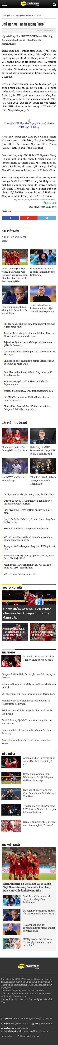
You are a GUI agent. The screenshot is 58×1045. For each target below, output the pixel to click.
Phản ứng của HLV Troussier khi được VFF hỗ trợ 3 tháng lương (43, 450)
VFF (39, 15)
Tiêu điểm (8, 754)
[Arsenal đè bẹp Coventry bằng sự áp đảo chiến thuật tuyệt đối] (11, 762)
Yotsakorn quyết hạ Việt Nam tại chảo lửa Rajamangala (26, 383)
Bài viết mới (10, 231)
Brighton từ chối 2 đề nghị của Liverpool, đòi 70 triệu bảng (27, 712)
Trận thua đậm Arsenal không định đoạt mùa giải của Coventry (28, 344)
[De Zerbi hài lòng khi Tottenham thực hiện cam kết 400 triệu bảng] (43, 294)
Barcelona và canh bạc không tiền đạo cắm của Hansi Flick (15, 310)
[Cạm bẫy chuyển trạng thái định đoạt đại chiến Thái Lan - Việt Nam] (11, 794)
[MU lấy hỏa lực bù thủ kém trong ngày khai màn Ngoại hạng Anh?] (11, 943)
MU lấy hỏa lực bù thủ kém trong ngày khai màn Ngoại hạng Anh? (29, 325)
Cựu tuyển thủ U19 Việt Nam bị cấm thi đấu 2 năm (28, 511)
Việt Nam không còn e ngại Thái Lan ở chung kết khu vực (30, 353)
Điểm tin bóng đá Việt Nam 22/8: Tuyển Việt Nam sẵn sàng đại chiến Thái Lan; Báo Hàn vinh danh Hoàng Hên (15, 275)
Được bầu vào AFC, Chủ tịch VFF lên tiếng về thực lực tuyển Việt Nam (28, 502)
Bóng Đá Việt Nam (24, 15)
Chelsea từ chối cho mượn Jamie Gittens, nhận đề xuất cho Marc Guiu (29, 362)
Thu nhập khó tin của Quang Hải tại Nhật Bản (14, 449)
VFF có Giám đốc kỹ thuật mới (20, 574)
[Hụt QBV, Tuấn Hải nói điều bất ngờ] (15, 466)
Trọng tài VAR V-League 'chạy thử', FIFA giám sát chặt (30, 548)
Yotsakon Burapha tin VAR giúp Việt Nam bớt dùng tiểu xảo (29, 686)
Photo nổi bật (12, 587)
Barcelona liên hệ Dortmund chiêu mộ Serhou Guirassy (26, 732)
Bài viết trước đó (14, 423)
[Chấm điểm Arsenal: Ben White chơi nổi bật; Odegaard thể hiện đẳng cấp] (11, 778)
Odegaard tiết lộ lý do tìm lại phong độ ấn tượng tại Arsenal (29, 676)
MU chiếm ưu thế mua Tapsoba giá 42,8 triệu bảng (28, 693)
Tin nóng (8, 652)
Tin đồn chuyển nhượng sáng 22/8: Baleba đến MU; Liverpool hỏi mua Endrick (39, 809)
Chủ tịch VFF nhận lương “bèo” (23, 24)
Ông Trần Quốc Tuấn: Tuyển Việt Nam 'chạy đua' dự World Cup (29, 521)
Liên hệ (8, 1035)
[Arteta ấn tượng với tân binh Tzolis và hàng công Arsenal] (11, 661)
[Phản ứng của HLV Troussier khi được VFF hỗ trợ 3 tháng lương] (43, 436)
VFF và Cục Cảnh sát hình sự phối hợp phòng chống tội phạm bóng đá (28, 538)
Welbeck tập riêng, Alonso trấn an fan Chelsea (28, 390)
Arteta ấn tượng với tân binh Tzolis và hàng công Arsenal (38, 658)
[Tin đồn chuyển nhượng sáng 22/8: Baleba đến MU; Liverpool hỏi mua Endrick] (11, 810)
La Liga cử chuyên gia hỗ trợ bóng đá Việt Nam (29, 494)
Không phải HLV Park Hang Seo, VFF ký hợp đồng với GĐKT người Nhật (27, 566)
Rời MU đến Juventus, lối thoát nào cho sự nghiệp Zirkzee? (26, 399)
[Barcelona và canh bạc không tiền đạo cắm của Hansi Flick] (15, 295)
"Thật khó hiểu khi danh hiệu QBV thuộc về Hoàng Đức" (43, 480)
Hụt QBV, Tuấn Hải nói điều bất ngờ (13, 479)
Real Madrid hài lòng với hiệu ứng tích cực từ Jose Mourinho (28, 374)
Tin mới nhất (11, 845)
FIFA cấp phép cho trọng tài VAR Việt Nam (26, 528)
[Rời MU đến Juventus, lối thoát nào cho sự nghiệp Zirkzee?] (11, 826)
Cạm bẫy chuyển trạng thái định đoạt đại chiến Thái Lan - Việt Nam (39, 793)
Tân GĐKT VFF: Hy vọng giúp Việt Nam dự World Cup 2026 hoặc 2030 (29, 557)
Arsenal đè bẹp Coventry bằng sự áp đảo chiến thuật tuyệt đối (39, 761)
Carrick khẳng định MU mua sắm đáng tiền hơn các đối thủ (27, 722)
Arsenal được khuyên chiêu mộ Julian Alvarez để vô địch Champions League (29, 335)
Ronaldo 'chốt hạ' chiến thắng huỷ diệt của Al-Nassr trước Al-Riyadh (26, 702)
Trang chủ (7, 15)
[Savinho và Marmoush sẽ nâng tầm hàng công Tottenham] (43, 257)
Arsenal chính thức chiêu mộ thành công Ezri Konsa (26, 741)
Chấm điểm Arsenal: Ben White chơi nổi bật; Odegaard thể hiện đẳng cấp (27, 408)
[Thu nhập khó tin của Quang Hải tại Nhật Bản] (15, 436)
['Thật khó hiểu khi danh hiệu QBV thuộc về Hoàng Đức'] (43, 466)
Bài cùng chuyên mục (14, 239)
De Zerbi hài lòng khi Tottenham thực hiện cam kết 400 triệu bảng (42, 308)
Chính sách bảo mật (30, 1035)
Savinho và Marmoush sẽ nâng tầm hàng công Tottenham (42, 271)
